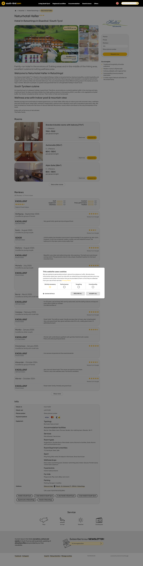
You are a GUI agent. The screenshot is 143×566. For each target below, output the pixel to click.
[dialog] (71, 283)
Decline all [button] (78, 293)
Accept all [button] (93, 293)
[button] (49, 294)
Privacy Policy (66, 280)
